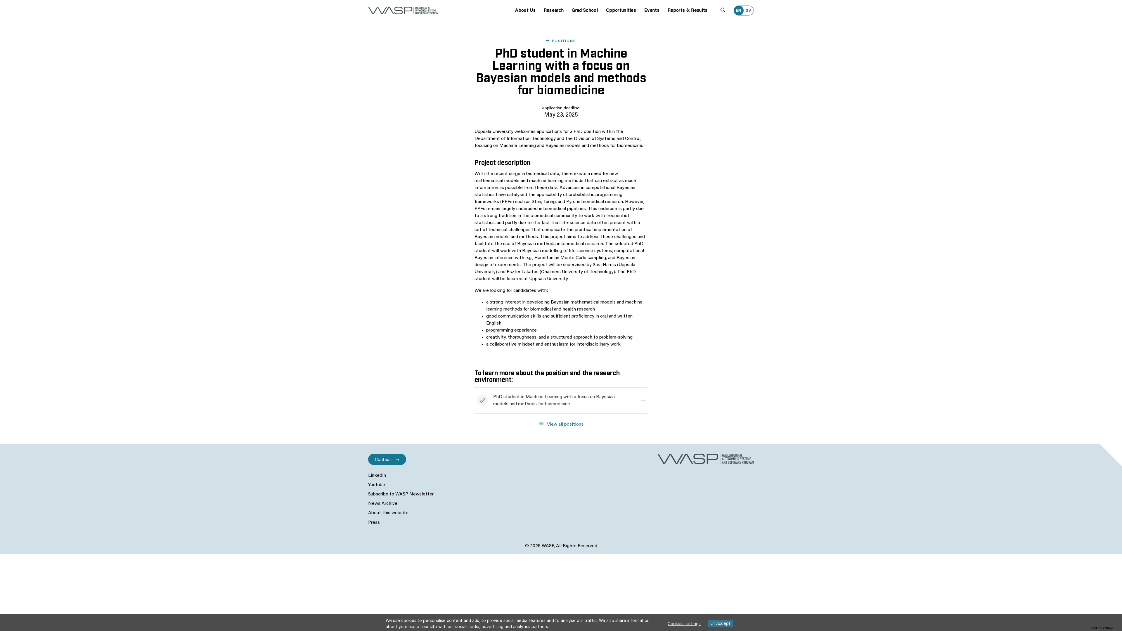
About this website (388, 513)
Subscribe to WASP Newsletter (401, 494)
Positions (564, 41)
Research (554, 10)
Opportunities (621, 10)
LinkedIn (377, 475)
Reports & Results (687, 10)
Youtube (376, 485)
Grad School (585, 10)
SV (748, 11)
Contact (383, 459)
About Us (525, 10)
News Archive (382, 503)
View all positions (564, 424)
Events (651, 10)
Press (374, 522)
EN (738, 11)
